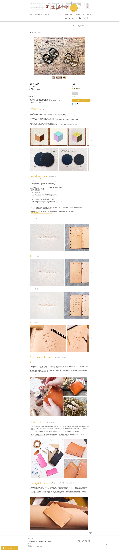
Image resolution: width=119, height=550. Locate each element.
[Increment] (77, 93)
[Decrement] (73, 93)
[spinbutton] (74, 93)
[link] (89, 18)
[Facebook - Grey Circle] (79, 541)
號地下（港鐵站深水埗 (40, 541)
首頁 (30, 32)
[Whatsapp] (89, 541)
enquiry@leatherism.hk (31, 545)
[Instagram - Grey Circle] (86, 541)
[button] (89, 14)
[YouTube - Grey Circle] (83, 541)
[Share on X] (78, 104)
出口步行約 (47, 541)
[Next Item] (91, 140)
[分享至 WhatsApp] (75, 104)
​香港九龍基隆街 (31, 541)
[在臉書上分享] (72, 104)
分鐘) (51, 541)
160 (35, 541)
